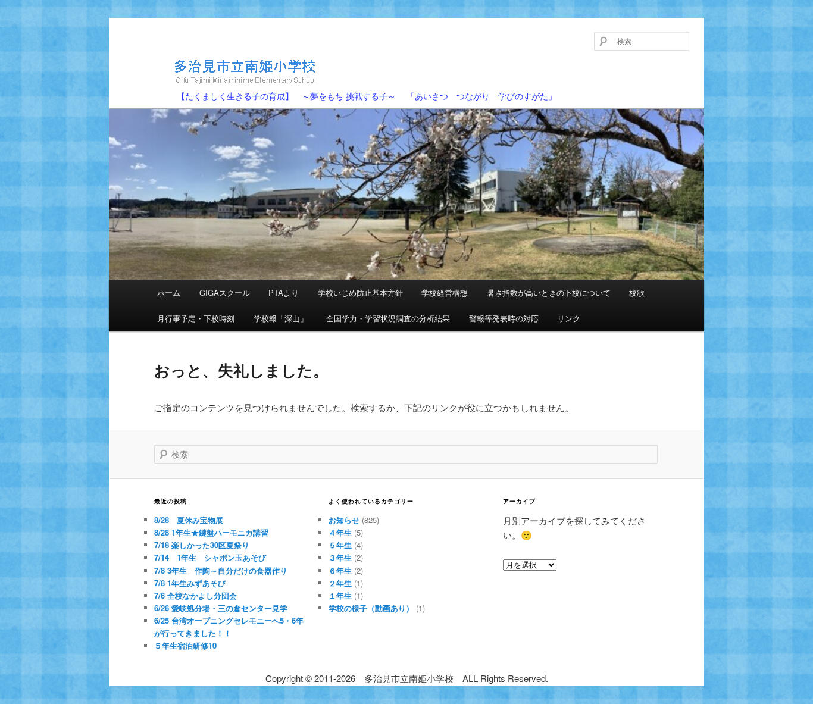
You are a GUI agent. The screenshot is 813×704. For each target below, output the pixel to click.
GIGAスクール (224, 292)
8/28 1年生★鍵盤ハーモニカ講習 (211, 532)
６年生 (340, 570)
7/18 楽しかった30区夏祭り (201, 544)
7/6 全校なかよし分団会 (195, 595)
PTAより (283, 292)
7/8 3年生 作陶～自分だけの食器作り (220, 570)
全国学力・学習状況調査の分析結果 (388, 318)
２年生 (340, 583)
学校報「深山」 (281, 318)
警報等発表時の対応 (504, 318)
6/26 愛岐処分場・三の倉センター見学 (220, 608)
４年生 (340, 532)
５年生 (340, 544)
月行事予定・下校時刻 (195, 318)
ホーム (168, 292)
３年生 (340, 557)
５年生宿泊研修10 (185, 645)
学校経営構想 (444, 292)
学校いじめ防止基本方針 (360, 292)
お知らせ (344, 519)
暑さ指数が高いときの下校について (549, 292)
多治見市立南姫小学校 (199, 90)
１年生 (340, 595)
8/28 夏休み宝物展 (188, 519)
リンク (568, 318)
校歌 (637, 292)
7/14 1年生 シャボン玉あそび (210, 557)
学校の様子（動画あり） (371, 608)
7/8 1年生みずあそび (190, 583)
